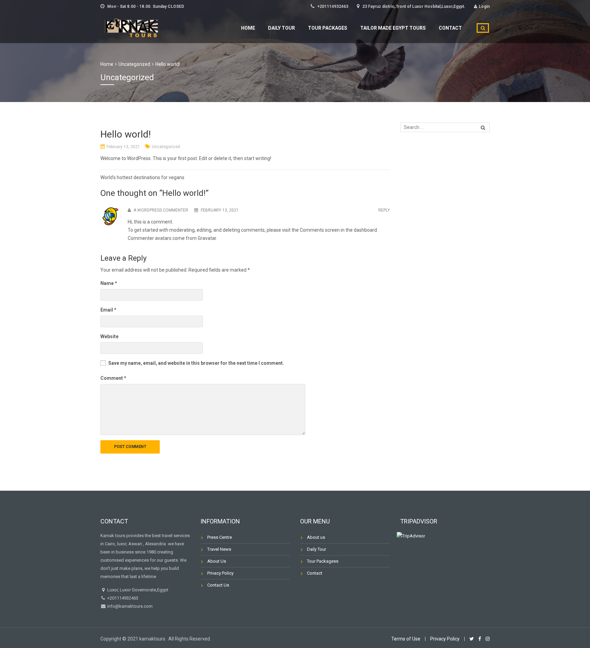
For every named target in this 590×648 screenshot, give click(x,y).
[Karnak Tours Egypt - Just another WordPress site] (132, 27)
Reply (384, 210)
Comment (113, 378)
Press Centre (219, 537)
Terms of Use (405, 639)
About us (316, 537)
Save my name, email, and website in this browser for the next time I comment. (196, 363)
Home (248, 28)
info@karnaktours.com (129, 606)
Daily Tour (281, 28)
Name (108, 283)
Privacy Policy (220, 573)
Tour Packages (327, 28)
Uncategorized (166, 146)
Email (108, 310)
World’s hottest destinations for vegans (142, 177)
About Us (216, 561)
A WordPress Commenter (161, 210)
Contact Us (218, 585)
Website (109, 336)
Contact (450, 28)
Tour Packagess (322, 561)
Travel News (219, 549)
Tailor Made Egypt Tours (393, 28)
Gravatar (207, 238)
